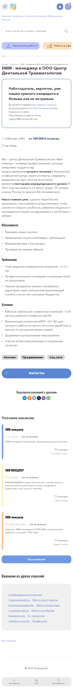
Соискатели (30, 16)
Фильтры (36, 373)
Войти (60, 6)
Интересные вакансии (21, 605)
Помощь (6, 19)
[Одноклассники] (29, 398)
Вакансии (6, 16)
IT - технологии (36, 615)
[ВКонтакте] (25, 398)
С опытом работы (18, 610)
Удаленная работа (19, 599)
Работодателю (55, 16)
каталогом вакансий (41, 108)
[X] (39, 398)
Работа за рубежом (43, 610)
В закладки (63, 450)
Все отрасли (9, 640)
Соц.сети (56, 357)
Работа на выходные (48, 605)
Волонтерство (16, 615)
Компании (42, 16)
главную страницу (46, 104)
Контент (10, 357)
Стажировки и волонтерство (25, 594)
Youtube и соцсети (19, 621)
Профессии (17, 16)
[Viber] (44, 398)
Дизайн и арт (39, 621)
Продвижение (33, 357)
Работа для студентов (45, 599)
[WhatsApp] (48, 398)
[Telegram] (34, 398)
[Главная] (13, 6)
